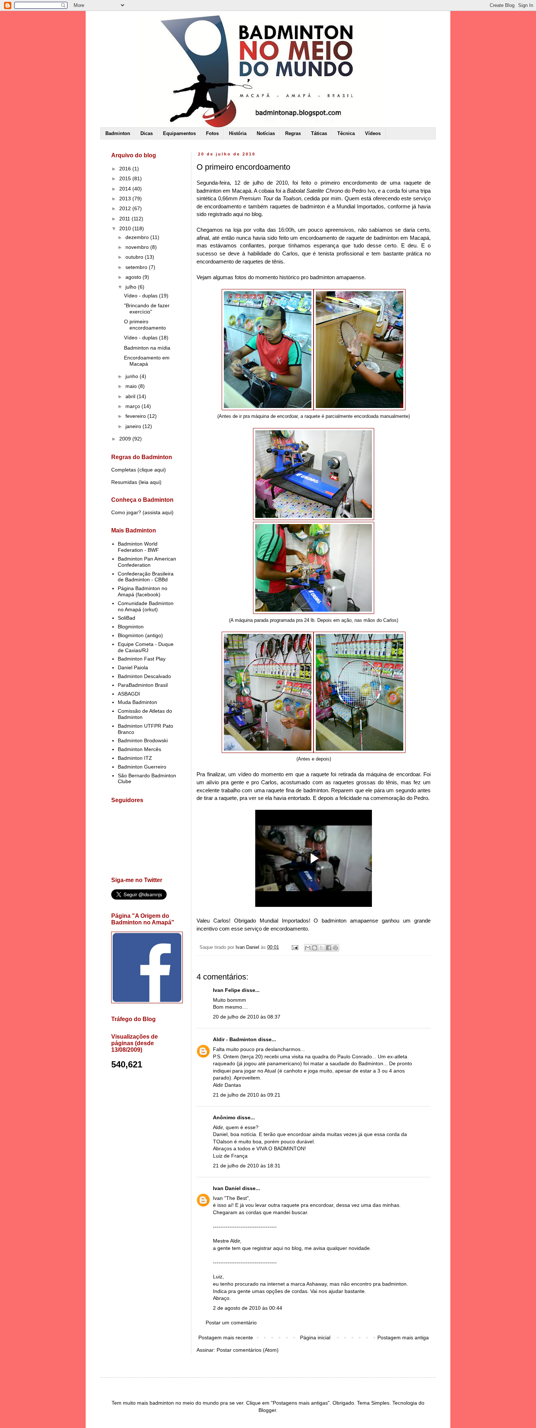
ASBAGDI (129, 694)
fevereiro (136, 416)
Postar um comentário (231, 1322)
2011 (125, 219)
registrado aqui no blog (234, 214)
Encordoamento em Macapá (147, 361)
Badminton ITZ (135, 758)
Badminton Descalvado (144, 676)
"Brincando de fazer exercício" (147, 309)
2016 (125, 169)
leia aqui (150, 482)
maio (131, 386)
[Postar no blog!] (314, 947)
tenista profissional (341, 253)
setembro (137, 267)
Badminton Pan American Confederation (147, 562)
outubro (135, 257)
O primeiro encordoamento (145, 325)
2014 (125, 189)
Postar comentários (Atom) (248, 1350)
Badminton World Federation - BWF (138, 547)
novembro (137, 247)
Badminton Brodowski (143, 740)
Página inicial (315, 1337)
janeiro (134, 426)
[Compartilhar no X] (321, 947)
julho (131, 287)
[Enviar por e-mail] (307, 947)
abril (131, 396)
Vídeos (373, 133)
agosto (134, 277)
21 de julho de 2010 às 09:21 (246, 1095)
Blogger (267, 1410)
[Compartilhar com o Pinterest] (335, 947)
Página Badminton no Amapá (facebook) (142, 591)
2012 (125, 208)
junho (132, 376)
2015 (125, 178)
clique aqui (151, 470)
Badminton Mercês (139, 749)
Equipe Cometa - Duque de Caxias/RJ (146, 647)
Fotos (212, 133)
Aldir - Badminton (235, 1039)
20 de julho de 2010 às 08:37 (246, 1017)
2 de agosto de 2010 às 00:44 (247, 1308)
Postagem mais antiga (403, 1337)
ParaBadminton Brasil (143, 685)
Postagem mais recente (225, 1337)
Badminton (117, 133)
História (237, 133)
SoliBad (126, 618)
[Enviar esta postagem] (295, 947)
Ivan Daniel (227, 1188)
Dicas (146, 133)
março (133, 406)
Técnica (346, 133)
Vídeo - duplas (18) (146, 337)
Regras (293, 133)
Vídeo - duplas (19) (146, 296)
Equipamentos (179, 133)
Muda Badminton (137, 702)
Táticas (319, 133)
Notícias (266, 133)
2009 (125, 439)
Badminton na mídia (147, 348)
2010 (125, 228)
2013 (125, 198)
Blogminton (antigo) (140, 635)
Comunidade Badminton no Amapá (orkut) (146, 606)
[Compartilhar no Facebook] (328, 947)
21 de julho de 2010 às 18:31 (246, 1166)
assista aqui (158, 512)
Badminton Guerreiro (142, 767)
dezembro (137, 237)
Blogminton (131, 627)
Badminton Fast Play (142, 659)
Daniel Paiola (133, 667)
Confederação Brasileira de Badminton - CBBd (146, 577)
